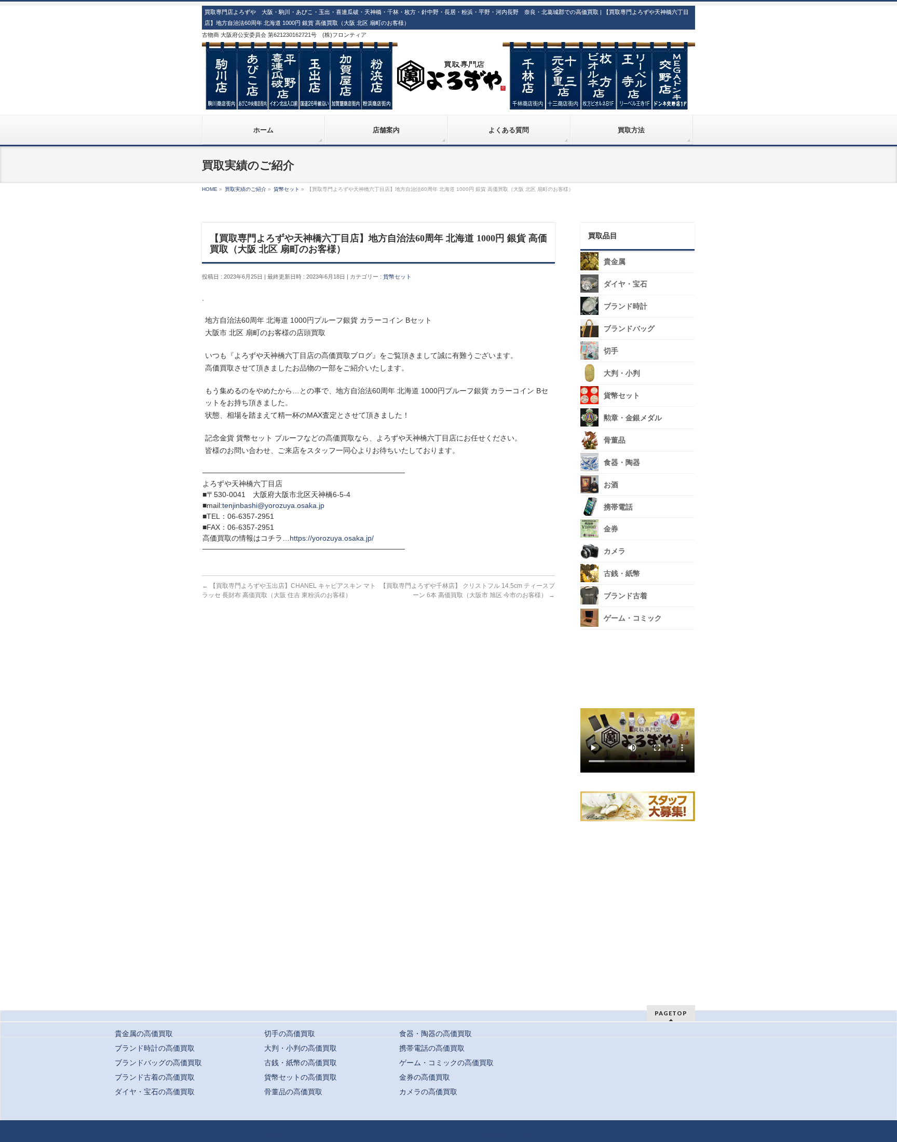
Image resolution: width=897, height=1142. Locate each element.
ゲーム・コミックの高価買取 (446, 1062)
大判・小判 (622, 373)
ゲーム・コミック (633, 618)
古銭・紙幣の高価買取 (300, 1062)
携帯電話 (618, 507)
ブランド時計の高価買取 (155, 1048)
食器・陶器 (622, 462)
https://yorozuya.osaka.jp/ (332, 538)
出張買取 (311, 1136)
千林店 (533, 1136)
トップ (206, 1136)
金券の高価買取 (424, 1077)
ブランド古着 (625, 596)
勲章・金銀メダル (633, 418)
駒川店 (380, 1136)
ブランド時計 (625, 306)
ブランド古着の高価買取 (155, 1077)
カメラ (615, 551)
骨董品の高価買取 (293, 1092)
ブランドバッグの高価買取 (158, 1062)
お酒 (611, 485)
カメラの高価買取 (428, 1092)
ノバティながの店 (638, 1136)
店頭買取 (238, 1136)
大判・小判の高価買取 (300, 1048)
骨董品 (615, 440)
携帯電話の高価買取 (432, 1048)
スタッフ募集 (640, 806)
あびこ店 (413, 1136)
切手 (611, 351)
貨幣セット (397, 276)
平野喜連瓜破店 (489, 1136)
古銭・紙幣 (622, 573)
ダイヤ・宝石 (625, 284)
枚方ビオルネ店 (576, 1136)
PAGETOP (671, 1013)
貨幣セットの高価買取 (300, 1077)
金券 (611, 529)
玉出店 (446, 1136)
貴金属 (615, 262)
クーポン (347, 1136)
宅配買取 (275, 1136)
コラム (686, 1136)
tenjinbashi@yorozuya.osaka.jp (273, 505)
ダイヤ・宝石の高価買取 (155, 1092)
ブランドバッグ (629, 329)
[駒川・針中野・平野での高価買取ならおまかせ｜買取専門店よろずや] (448, 97)
